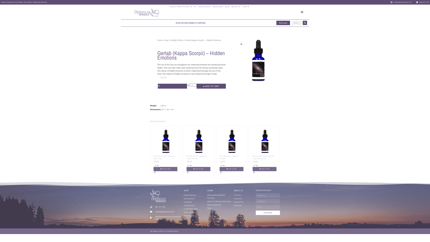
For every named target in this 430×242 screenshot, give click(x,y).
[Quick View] (158, 166)
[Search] (305, 23)
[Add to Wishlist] (172, 86)
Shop (166, 40)
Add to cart (212, 86)
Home (159, 40)
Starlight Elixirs (176, 40)
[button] (174, 6)
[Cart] (301, 11)
